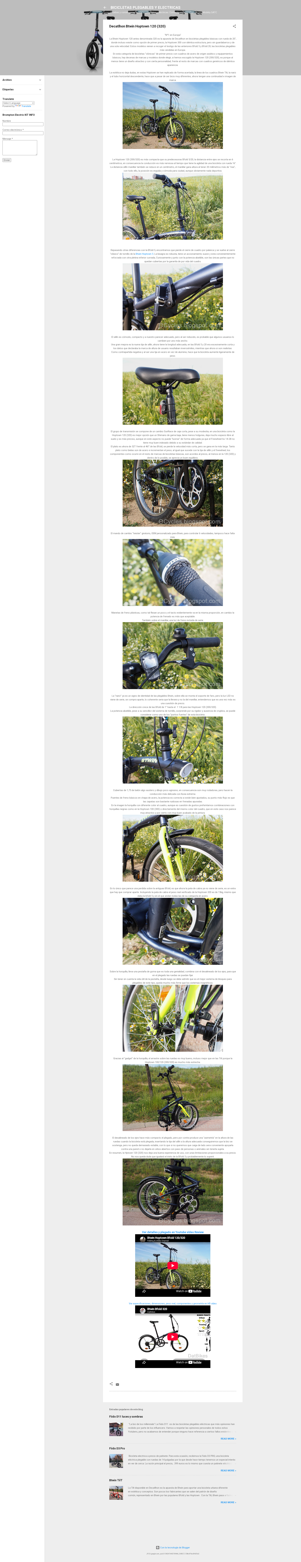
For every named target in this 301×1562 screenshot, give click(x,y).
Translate (26, 106)
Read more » (228, 1438)
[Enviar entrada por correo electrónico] (117, 1385)
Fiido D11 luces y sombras (126, 1416)
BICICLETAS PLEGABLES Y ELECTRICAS (145, 7)
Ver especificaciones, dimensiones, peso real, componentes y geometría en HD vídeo (173, 1303)
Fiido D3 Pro (117, 1448)
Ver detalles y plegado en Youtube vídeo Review (173, 1232)
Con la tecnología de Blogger (175, 1547)
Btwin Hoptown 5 (144, 253)
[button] (234, 26)
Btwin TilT (115, 1480)
